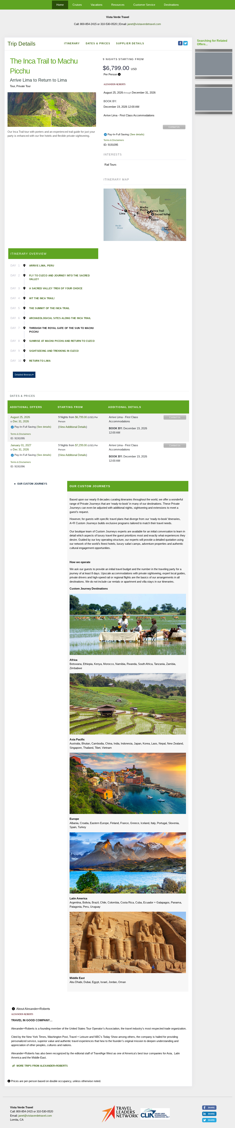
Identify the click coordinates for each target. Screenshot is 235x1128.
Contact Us (174, 127)
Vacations (96, 4)
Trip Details (21, 44)
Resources (117, 4)
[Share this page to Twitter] (185, 43)
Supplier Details (130, 43)
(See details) (137, 134)
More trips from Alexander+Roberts (42, 1065)
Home (60, 4)
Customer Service (144, 4)
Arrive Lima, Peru (41, 265)
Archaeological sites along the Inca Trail (60, 318)
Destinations (171, 4)
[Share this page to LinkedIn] (209, 1114)
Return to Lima (39, 360)
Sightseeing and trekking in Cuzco (54, 351)
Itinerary (72, 43)
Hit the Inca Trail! (42, 298)
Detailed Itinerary (23, 374)
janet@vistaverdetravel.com (144, 24)
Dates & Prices (98, 43)
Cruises (77, 4)
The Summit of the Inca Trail (49, 308)
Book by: (116, 428)
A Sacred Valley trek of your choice (55, 288)
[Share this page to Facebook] (180, 43)
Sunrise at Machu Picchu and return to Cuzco (62, 341)
